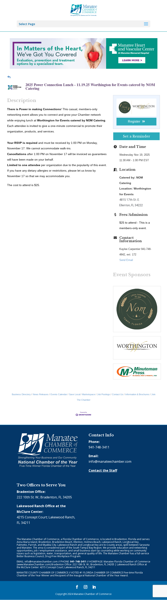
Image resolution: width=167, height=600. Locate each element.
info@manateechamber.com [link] (110, 461)
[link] (83, 10)
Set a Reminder (136, 136)
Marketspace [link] (88, 394)
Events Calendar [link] (59, 394)
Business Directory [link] (21, 394)
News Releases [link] (40, 394)
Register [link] (134, 121)
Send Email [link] (126, 260)
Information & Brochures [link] (137, 394)
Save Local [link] (74, 394)
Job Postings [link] (103, 394)
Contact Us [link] (117, 394)
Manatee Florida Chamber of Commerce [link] (127, 561)
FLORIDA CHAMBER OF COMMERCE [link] (103, 572)
